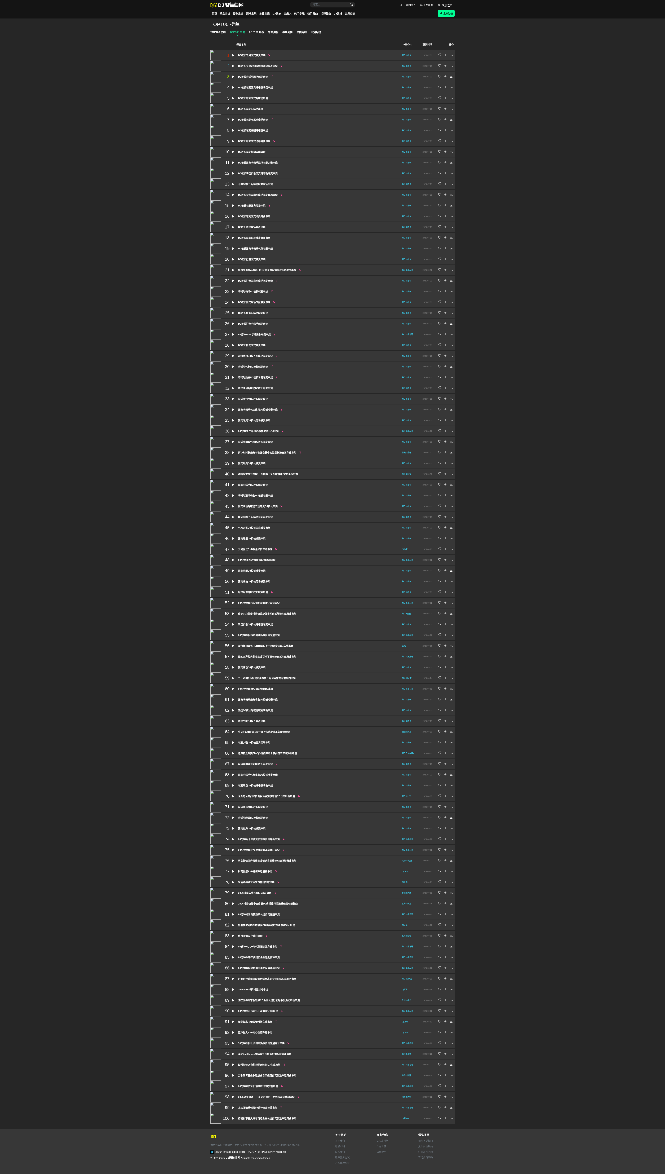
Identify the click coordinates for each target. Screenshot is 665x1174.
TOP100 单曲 (237, 32)
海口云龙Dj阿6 (408, 753)
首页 (214, 13)
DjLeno (405, 871)
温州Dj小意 (406, 1054)
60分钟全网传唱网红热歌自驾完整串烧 (259, 635)
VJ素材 (338, 13)
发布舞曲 (428, 5)
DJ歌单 (276, 13)
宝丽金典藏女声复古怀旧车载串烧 (256, 882)
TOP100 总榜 (218, 32)
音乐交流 (350, 13)
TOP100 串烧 (256, 32)
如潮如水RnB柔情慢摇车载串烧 (255, 1021)
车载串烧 (264, 13)
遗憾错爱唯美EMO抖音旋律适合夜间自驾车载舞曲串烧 (267, 753)
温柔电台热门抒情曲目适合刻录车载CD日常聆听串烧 (266, 796)
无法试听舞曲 (425, 1146)
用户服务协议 (342, 1157)
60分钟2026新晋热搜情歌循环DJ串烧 (258, 431)
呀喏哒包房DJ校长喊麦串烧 (253, 399)
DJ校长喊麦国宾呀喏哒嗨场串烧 (255, 87)
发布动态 (448, 13)
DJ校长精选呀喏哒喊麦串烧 (253, 313)
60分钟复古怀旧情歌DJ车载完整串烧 (258, 1086)
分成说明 (381, 1151)
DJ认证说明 (383, 1140)
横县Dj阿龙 (406, 474)
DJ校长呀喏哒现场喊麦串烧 (253, 76)
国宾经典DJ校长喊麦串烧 (251, 463)
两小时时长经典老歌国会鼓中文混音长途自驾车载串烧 (267, 452)
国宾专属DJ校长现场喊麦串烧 (254, 420)
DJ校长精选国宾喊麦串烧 (251, 345)
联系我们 (340, 1151)
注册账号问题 (425, 1151)
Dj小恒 (404, 549)
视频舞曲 (326, 13)
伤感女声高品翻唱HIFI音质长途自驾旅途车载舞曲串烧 (267, 270)
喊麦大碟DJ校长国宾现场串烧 (254, 742)
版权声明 (340, 1146)
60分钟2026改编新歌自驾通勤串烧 (257, 560)
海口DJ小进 (407, 979)
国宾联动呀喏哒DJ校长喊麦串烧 (255, 388)
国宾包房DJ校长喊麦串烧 (251, 828)
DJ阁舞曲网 (232, 1157)
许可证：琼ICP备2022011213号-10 (267, 1152)
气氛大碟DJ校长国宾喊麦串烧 (254, 527)
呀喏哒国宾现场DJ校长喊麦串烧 (255, 764)
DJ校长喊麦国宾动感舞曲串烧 (254, 141)
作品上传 (381, 1146)
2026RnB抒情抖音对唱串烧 (253, 989)
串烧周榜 (287, 32)
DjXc (404, 646)
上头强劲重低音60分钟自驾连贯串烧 (257, 1107)
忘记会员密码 (425, 1157)
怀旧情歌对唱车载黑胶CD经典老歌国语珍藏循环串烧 (266, 925)
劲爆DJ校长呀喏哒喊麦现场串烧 (255, 184)
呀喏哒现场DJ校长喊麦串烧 (253, 592)
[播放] (232, 55)
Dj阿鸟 (404, 925)
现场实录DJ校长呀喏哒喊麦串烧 (255, 624)
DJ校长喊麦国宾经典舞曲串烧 (254, 216)
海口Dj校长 (406, 55)
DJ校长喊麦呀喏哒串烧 (250, 109)
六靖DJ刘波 (407, 861)
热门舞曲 (312, 13)
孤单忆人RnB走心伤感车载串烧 (255, 1032)
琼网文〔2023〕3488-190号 (230, 1152)
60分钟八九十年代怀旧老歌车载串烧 (257, 946)
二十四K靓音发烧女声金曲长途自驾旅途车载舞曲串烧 (267, 678)
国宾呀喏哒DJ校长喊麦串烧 (253, 484)
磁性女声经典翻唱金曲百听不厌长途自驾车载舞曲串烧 (267, 656)
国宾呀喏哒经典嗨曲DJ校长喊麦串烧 (258, 699)
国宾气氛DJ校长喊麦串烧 (251, 721)
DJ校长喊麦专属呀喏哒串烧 (253, 119)
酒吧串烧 (251, 13)
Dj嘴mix (405, 1118)
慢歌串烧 (238, 13)
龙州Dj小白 (406, 1000)
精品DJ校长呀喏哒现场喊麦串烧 (255, 517)
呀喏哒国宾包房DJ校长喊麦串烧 (255, 441)
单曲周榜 (273, 32)
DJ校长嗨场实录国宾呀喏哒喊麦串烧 (258, 173)
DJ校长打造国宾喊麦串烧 (251, 259)
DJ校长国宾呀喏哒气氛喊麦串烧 (255, 248)
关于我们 (340, 1140)
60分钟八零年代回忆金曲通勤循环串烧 (259, 957)
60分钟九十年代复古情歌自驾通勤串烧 (259, 839)
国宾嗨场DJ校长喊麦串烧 (251, 667)
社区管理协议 (342, 1163)
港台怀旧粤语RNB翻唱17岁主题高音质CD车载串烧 (265, 646)
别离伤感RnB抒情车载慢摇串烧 (255, 871)
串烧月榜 (316, 32)
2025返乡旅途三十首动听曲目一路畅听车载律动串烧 (266, 1097)
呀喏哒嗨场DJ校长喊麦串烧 (253, 291)
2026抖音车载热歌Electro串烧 (254, 892)
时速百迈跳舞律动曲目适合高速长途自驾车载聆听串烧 (267, 978)
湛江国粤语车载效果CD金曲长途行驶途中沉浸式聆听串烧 (269, 1000)
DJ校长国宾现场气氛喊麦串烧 (254, 302)
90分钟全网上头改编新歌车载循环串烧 (259, 850)
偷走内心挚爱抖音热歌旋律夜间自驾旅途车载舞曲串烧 (267, 613)
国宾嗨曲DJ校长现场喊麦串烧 (254, 581)
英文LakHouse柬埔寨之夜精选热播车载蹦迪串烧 (264, 1054)
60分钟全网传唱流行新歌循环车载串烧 (259, 603)
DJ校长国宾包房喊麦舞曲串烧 (254, 237)
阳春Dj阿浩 (406, 1097)
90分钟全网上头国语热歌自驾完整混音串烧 (261, 1043)
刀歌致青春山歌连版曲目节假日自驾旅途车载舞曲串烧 (267, 1075)
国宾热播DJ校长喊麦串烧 (251, 538)
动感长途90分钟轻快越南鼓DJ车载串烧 (259, 1064)
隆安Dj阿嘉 (406, 1075)
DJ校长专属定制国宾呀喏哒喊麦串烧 (258, 66)
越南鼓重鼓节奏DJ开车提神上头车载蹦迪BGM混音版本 (268, 474)
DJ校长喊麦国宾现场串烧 (251, 205)
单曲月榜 (301, 32)
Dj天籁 (404, 882)
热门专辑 (299, 13)
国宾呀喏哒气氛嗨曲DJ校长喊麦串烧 (258, 774)
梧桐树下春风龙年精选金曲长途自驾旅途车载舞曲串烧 (267, 1118)
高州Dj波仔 (406, 936)
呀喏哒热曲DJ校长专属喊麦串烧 (255, 377)
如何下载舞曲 (425, 1140)
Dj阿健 (404, 989)
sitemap (265, 1158)
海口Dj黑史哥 (407, 657)
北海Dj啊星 (406, 904)
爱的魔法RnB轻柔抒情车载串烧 (255, 549)
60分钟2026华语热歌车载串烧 (254, 334)
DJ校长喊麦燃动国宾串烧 (251, 152)
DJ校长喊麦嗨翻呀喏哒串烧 (253, 130)
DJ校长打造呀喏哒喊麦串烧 (253, 323)
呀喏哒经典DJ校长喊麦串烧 (253, 817)
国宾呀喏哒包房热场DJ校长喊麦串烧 (258, 409)
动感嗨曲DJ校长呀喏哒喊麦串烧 (255, 356)
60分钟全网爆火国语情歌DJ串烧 (255, 688)
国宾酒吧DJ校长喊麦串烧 (251, 570)
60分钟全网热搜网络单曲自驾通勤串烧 (259, 968)
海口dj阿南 (406, 614)
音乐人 (287, 13)
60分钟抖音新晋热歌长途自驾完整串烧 (259, 914)
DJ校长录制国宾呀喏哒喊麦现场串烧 (258, 194)
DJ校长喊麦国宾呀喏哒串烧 (253, 98)
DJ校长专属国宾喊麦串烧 (251, 55)
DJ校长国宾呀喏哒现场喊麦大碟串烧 (258, 162)
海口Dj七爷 (406, 796)
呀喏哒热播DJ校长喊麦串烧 (253, 807)
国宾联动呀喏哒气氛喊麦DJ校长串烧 (258, 506)
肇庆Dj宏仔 (406, 453)
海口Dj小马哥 (407, 270)
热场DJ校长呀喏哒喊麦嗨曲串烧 (255, 710)
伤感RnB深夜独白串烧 (250, 935)
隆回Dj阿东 (406, 732)
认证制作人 (409, 5)
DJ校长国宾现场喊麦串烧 (251, 227)
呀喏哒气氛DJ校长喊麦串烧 (253, 366)
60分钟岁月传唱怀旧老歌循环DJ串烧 (258, 1011)
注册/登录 (446, 5)
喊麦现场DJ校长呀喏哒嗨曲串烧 (255, 785)
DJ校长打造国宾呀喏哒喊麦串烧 (255, 280)
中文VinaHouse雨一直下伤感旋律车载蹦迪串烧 (264, 731)
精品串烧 (225, 13)
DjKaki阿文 (406, 678)
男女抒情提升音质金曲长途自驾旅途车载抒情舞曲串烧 (267, 860)
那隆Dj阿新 (406, 893)
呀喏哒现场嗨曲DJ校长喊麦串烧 (255, 495)
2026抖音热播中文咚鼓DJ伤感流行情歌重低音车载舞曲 (268, 903)
